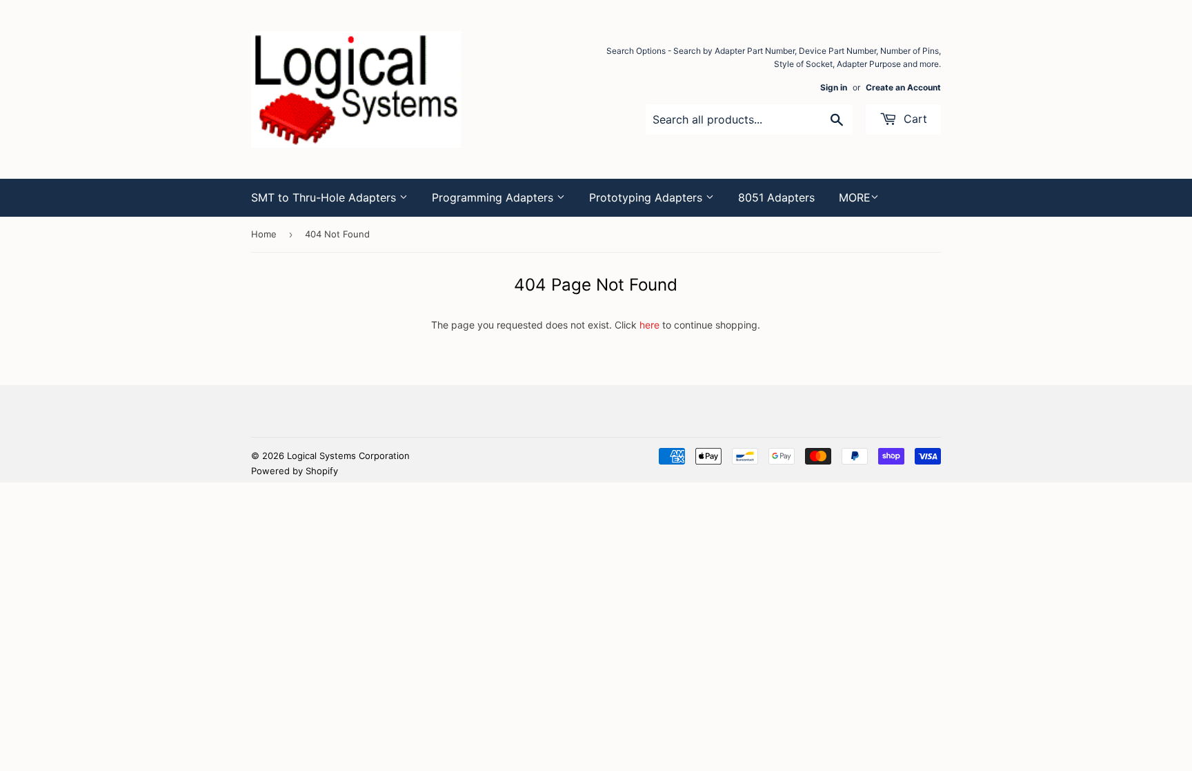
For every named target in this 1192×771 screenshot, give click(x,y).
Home (264, 234)
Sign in (833, 87)
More (855, 197)
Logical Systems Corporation (348, 455)
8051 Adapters (776, 197)
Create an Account (903, 87)
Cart (913, 119)
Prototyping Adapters (647, 197)
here (649, 325)
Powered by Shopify (294, 470)
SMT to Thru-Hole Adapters (325, 197)
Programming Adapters (494, 197)
